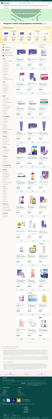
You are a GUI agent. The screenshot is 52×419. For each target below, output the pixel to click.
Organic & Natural (42, 5)
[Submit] (33, 3)
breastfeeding (24, 367)
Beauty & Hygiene (10, 5)
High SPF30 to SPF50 (8, 167)
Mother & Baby (19, 5)
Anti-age (6, 181)
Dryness (6, 216)
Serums (5, 162)
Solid (5, 199)
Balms (5, 193)
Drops (5, 124)
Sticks (5, 196)
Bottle (5, 127)
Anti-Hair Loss (7, 139)
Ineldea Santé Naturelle (8, 79)
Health (15, 5)
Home (3, 346)
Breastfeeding (7, 105)
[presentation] (45, 28)
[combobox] (26, 3)
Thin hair (6, 153)
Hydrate (6, 138)
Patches (6, 201)
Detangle (6, 142)
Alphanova (6, 63)
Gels (5, 198)
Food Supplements (25, 5)
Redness (6, 184)
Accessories (6, 97)
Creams (6, 188)
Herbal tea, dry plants (8, 129)
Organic (6, 90)
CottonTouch (6, 108)
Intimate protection (7, 210)
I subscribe (23, 383)
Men (5, 91)
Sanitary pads (7, 205)
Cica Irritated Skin (7, 107)
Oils (5, 159)
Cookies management (13, 417)
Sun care (6, 85)
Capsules (6, 118)
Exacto (5, 113)
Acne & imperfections (8, 182)
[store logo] (6, 3)
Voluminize (6, 141)
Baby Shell (6, 68)
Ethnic (5, 179)
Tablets (5, 119)
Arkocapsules (6, 99)
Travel (5, 83)
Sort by (40, 44)
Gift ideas (6, 88)
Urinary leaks (6, 207)
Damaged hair (7, 150)
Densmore (6, 74)
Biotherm (6, 72)
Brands (47, 5)
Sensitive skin (6, 176)
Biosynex (6, 71)
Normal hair (6, 148)
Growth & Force (7, 144)
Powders (6, 161)
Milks (5, 191)
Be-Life (5, 69)
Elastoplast (6, 77)
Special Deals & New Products (34, 5)
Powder (6, 126)
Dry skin (6, 171)
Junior (5, 93)
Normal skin (6, 173)
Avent (5, 66)
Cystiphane (6, 110)
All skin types (7, 174)
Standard (6, 133)
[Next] (36, 342)
